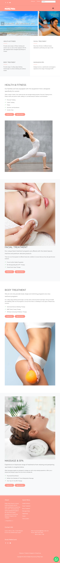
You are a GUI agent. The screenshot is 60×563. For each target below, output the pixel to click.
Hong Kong (38, 553)
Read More (9, 114)
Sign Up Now (20, 114)
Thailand (26, 553)
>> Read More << (9, 520)
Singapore (31, 553)
